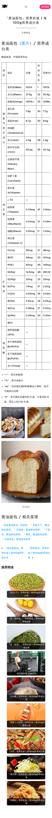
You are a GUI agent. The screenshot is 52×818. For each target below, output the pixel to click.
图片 (25, 43)
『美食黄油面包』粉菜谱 (14, 525)
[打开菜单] (26, 6)
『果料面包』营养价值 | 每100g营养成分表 (39, 553)
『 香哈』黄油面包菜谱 (35, 534)
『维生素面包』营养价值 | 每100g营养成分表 (12, 553)
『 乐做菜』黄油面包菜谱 (26, 530)
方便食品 (26, 33)
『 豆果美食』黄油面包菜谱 (15, 539)
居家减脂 (45, 7)
